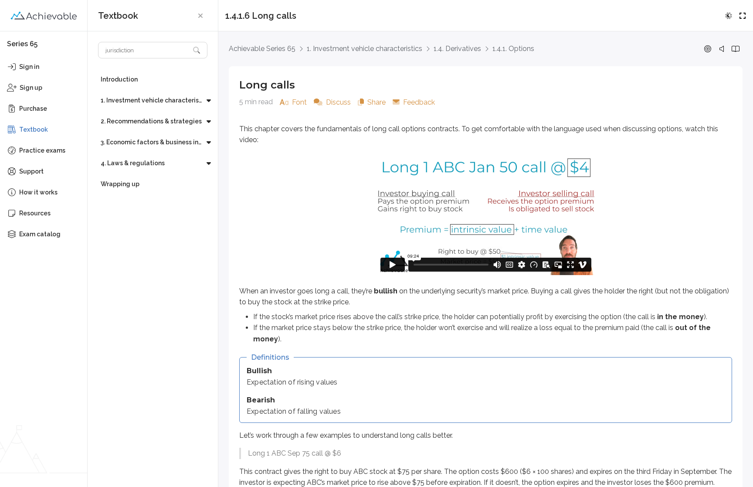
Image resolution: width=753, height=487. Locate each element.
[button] (200, 16)
